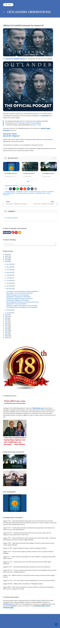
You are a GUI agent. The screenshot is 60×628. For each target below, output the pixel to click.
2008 (6, 338)
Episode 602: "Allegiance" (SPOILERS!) (17, 300)
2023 (6, 260)
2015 (6, 325)
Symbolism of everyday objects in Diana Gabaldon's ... (22, 291)
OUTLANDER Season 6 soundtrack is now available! (21, 307)
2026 (6, 254)
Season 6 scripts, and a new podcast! (17, 295)
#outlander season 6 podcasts (25, 193)
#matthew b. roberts (22, 191)
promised (45, 116)
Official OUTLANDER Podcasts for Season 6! (19, 298)
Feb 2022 (9, 310)
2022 (6, 262)
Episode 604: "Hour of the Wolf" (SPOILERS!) (19, 293)
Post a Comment (26, 186)
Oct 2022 (9, 270)
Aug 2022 (9, 275)
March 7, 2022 (36, 125)
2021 (6, 314)
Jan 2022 (9, 313)
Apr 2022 (9, 286)
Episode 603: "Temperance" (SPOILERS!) (18, 297)
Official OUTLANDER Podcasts (15, 59)
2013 (6, 329)
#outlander (21, 123)
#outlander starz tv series (42, 193)
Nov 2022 (9, 267)
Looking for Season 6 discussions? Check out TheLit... (22, 306)
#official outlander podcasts (37, 191)
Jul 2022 (9, 278)
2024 (6, 258)
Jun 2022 (9, 280)
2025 (6, 256)
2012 (6, 331)
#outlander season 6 (9, 193)
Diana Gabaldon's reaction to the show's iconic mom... (22, 302)
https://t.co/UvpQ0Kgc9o (33, 123)
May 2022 (10, 283)
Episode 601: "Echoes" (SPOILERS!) (16, 304)
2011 (6, 332)
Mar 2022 (9, 289)
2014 (6, 327)
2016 (6, 323)
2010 (6, 334)
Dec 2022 (10, 264)
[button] (10, 188)
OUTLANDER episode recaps (31, 173)
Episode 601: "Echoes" (10, 134)
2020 (6, 316)
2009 (6, 336)
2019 (6, 318)
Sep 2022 (9, 272)
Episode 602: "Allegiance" (11, 136)
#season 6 (6, 194)
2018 (6, 320)
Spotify (43, 128)
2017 (6, 322)
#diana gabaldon (10, 191)
